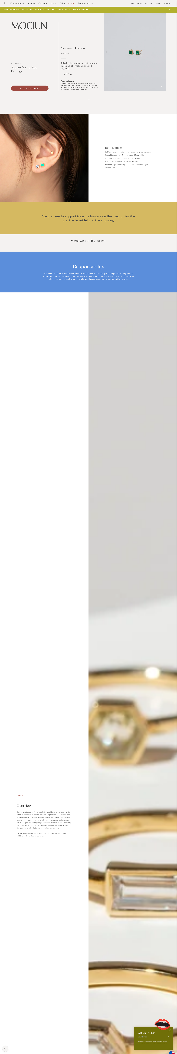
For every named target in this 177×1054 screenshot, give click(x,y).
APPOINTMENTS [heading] (136, 3)
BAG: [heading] (158, 3)
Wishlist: (168, 3)
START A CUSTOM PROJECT (29, 88)
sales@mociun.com (82, 85)
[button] (5, 3)
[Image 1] (161, 86)
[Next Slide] (163, 52)
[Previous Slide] (106, 52)
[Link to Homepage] (30, 26)
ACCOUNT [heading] (148, 3)
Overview (24, 805)
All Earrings (16, 63)
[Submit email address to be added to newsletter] (168, 1037)
